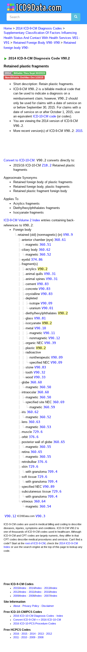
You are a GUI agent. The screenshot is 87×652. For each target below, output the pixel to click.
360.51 (45, 244)
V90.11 (49, 333)
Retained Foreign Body (36, 42)
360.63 (34, 422)
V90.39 (50, 343)
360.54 (45, 506)
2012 (16, 591)
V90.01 (47, 308)
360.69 (58, 402)
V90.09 (46, 303)
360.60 (36, 382)
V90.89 (48, 486)
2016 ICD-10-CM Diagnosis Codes (33, 615)
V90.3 (40, 516)
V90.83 (43, 284)
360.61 (60, 240)
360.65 (59, 442)
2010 (47, 591)
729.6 (38, 432)
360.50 (45, 387)
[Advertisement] (38, 145)
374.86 (37, 259)
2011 (31, 591)
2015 (79, 131)
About (16, 605)
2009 (16, 595)
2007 (47, 595)
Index (23, 588)
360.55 (45, 447)
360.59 (49, 407)
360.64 (39, 501)
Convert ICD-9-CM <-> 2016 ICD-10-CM (37, 619)
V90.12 (54, 338)
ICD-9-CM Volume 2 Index (22, 220)
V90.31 (50, 274)
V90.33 (39, 377)
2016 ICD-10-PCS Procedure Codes (34, 623)
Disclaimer (48, 605)
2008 (32, 595)
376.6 (33, 437)
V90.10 (40, 328)
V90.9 (68, 234)
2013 (47, 588)
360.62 (44, 249)
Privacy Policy (30, 605)
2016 (16, 633)
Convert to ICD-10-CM (19, 160)
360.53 (45, 427)
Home (8, 28)
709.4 (52, 471)
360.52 (45, 254)
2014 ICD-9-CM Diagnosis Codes (39, 28)
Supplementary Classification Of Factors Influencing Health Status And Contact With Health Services (42, 37)
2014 (32, 588)
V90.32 (39, 372)
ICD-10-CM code (44, 116)
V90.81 (40, 318)
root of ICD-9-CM (35, 543)
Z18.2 (46, 165)
